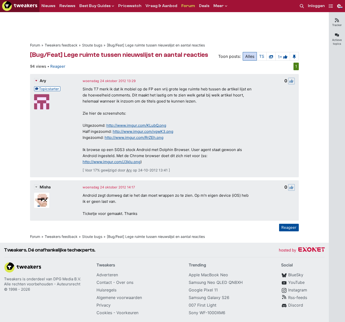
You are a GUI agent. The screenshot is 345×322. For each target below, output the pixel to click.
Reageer (57, 66)
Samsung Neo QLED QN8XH (216, 282)
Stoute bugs (92, 45)
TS (261, 56)
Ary (43, 80)
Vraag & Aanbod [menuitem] (161, 6)
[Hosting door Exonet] (302, 250)
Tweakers (12, 279)
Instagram (297, 289)
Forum (35, 45)
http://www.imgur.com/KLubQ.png (136, 125)
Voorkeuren (127, 312)
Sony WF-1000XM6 (207, 312)
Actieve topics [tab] (337, 41)
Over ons (124, 282)
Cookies (104, 312)
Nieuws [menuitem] (48, 6)
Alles (249, 56)
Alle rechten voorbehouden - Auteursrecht (42, 284)
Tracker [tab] (337, 25)
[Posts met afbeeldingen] (271, 56)
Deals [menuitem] (204, 6)
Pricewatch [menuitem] (129, 6)
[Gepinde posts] (294, 56)
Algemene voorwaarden (119, 297)
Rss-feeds (297, 297)
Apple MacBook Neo (208, 274)
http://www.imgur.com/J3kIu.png (111, 161)
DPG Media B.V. (67, 279)
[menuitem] (302, 6)
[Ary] (41, 101)
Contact (104, 282)
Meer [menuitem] (218, 6)
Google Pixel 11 (203, 289)
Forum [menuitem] (188, 6)
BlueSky (295, 274)
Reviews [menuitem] (67, 6)
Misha (45, 187)
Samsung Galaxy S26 (209, 297)
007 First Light (202, 305)
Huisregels (106, 289)
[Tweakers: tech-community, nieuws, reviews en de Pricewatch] (19, 6)
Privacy (103, 305)
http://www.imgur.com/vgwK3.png (143, 131)
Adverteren (107, 274)
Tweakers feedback (61, 45)
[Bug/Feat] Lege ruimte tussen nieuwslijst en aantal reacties (156, 45)
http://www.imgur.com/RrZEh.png (134, 137)
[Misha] (41, 200)
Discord (295, 305)
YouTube (296, 282)
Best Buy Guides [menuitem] (95, 6)
